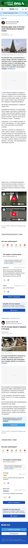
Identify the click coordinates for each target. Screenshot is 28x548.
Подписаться (14, 424)
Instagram (15, 310)
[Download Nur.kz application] (14, 3)
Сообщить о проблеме (14, 529)
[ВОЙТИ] (25, 9)
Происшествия (5, 318)
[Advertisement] (14, 80)
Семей (20, 234)
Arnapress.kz (11, 68)
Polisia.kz (4, 363)
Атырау (14, 439)
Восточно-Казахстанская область (10, 234)
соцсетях (4, 94)
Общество (4, 18)
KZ (23, 9)
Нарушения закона (15, 318)
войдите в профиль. (9, 263)
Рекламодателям (14, 533)
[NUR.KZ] (14, 9)
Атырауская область (6, 439)
